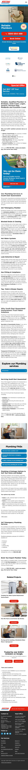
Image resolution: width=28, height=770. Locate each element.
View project (14, 601)
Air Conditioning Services (7, 749)
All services (5, 370)
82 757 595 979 (21, 719)
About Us (17, 747)
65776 (19, 724)
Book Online (15, 38)
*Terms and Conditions (6, 762)
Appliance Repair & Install (7, 755)
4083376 (17, 732)
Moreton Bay (5, 408)
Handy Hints (18, 745)
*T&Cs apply (4, 516)
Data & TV (17, 740)
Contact (17, 749)
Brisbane (4, 397)
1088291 (24, 721)
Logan (9, 405)
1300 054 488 (15, 34)
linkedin (10, 734)
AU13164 (24, 734)
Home (2, 4)
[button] (14, 49)
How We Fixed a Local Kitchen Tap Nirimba (12, 618)
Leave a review (18, 661)
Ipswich (4, 405)
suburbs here (19, 413)
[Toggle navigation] (26, 2)
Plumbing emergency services (8, 536)
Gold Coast (5, 400)
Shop (16, 751)
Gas (2, 745)
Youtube (7, 734)
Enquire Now (6, 186)
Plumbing (3, 740)
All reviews (8, 661)
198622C (23, 729)
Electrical (3, 747)
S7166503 (17, 727)
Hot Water (3, 742)
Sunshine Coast (6, 404)
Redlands (13, 408)
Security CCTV (4, 753)
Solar (2, 751)
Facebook (2, 734)
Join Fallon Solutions (20, 753)
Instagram (5, 734)
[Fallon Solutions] (5, 2)
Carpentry (17, 742)
